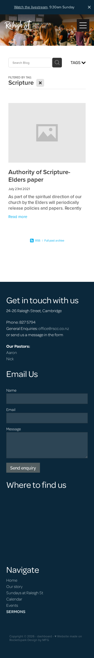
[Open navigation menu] (83, 25)
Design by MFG (38, 640)
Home (11, 580)
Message (13, 429)
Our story (14, 586)
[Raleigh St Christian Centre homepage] (41, 25)
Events (12, 605)
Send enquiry (23, 468)
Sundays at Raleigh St (24, 592)
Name (11, 390)
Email (10, 409)
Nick (10, 358)
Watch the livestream (31, 7)
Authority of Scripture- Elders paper (39, 175)
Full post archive (54, 240)
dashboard (44, 636)
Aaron (11, 352)
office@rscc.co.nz (53, 328)
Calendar (14, 599)
